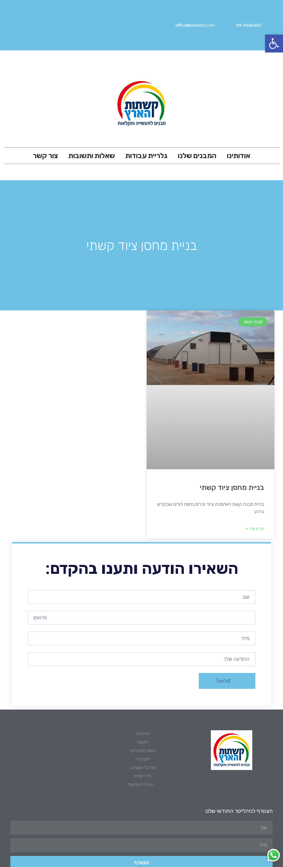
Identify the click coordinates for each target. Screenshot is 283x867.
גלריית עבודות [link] (146, 155)
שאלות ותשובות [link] (91, 155)
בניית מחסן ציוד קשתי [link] (232, 487)
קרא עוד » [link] (255, 528)
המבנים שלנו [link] (197, 155)
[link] (274, 43)
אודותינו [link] (238, 155)
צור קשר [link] (45, 155)
